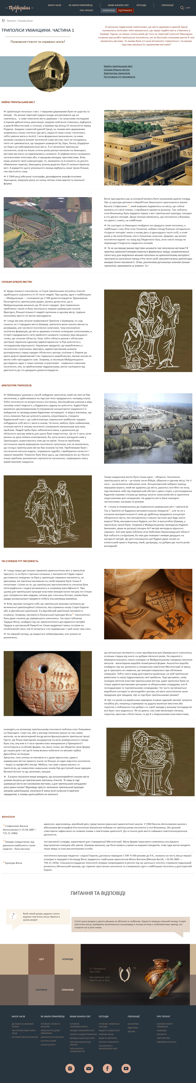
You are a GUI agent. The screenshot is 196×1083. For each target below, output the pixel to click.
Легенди (11, 20)
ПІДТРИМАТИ (125, 10)
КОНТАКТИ (41, 990)
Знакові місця (25, 20)
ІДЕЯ (41, 959)
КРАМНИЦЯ (68, 990)
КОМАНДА (67, 959)
